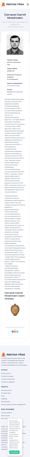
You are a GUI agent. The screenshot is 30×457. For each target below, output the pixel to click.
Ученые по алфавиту (8, 382)
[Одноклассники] (15, 332)
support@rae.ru (6, 449)
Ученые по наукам (7, 376)
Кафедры (4, 399)
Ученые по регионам (8, 379)
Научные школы (6, 390)
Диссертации (5, 401)
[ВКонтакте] (13, 332)
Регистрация (5, 415)
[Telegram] (17, 332)
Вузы (2, 396)
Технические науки (13, 85)
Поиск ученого (6, 373)
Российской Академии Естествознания (14, 365)
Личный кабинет (6, 413)
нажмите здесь (13, 448)
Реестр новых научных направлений (13, 404)
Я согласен (14, 452)
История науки (6, 393)
